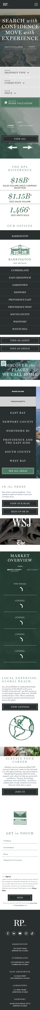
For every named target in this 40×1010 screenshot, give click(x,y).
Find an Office (20, 348)
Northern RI (18, 432)
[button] (32, 47)
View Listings (20, 693)
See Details (20, 263)
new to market (26, 126)
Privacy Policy (33, 889)
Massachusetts (18, 401)
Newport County (18, 423)
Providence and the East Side (18, 442)
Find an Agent (20, 340)
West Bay (18, 462)
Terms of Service (19, 891)
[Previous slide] (12, 147)
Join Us (20, 778)
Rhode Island (18, 391)
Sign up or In (20, 511)
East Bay (18, 414)
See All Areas (18, 471)
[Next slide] (28, 147)
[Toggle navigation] (36, 4)
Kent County (33, 570)
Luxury (10, 126)
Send (20, 884)
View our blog (20, 503)
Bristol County (14, 570)
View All (20, 139)
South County (18, 453)
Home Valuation (20, 103)
